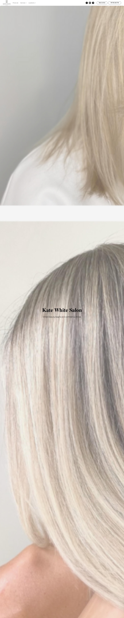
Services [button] (22, 3)
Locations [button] (31, 3)
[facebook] (87, 3)
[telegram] (93, 3)
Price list (15, 3)
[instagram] (90, 3)
